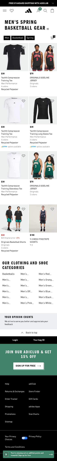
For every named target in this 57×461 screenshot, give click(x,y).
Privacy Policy (35, 437)
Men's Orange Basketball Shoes (46, 280)
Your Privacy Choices (10, 438)
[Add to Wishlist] (23, 48)
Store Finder (34, 392)
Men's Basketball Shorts (26, 274)
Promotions (10, 414)
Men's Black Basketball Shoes (45, 297)
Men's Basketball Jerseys (7, 291)
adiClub (32, 384)
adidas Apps (34, 407)
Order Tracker (11, 399)
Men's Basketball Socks (26, 286)
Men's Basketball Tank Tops (7, 303)
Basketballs (8, 274)
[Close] (6, 454)
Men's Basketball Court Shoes (27, 297)
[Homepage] (28, 11)
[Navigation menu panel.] (4, 10)
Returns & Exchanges (14, 392)
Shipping (9, 407)
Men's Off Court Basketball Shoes (26, 291)
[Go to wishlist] (11, 10)
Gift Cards (33, 399)
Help (7, 384)
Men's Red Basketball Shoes (44, 274)
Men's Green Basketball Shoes (45, 286)
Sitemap (8, 422)
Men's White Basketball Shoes (45, 303)
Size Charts (34, 414)
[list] (24, 38)
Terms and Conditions (15, 447)
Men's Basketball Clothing (7, 280)
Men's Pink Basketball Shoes (26, 303)
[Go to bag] (52, 10)
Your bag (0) (39, 340)
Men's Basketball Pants (26, 280)
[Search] (45, 10)
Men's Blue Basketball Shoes (44, 291)
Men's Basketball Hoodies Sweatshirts (8, 286)
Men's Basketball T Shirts (8, 297)
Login (15, 340)
